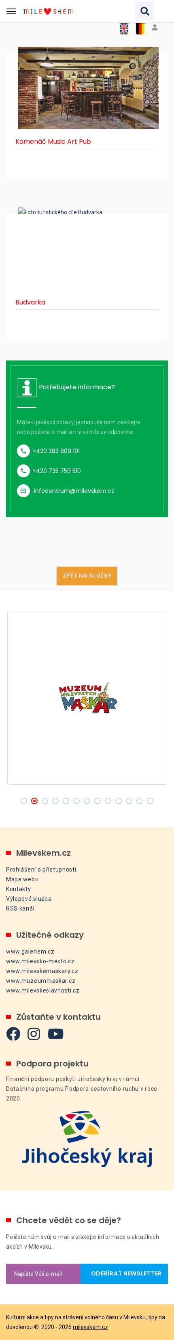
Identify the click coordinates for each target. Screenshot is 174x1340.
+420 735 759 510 (56, 471)
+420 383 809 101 (56, 451)
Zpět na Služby (87, 576)
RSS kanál (20, 908)
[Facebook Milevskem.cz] (13, 1034)
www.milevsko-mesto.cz (40, 961)
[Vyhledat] (144, 11)
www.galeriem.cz (30, 951)
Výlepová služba (29, 898)
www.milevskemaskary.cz (42, 971)
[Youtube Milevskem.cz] (56, 1034)
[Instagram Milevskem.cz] (34, 1034)
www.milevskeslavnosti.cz (43, 990)
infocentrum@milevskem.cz (74, 491)
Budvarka (30, 302)
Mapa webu (22, 879)
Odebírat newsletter (124, 1273)
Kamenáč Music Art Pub (53, 141)
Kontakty (18, 889)
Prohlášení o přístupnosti (41, 869)
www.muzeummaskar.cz (40, 980)
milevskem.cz (90, 1327)
